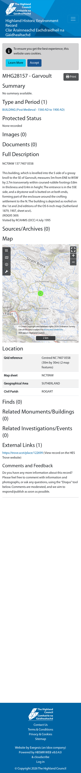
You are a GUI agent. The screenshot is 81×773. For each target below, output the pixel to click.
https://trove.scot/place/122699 (22, 453)
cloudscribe (41, 757)
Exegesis (35, 747)
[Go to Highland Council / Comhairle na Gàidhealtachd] (18, 8)
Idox (49, 747)
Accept (34, 62)
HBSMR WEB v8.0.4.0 (48, 752)
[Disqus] (40, 550)
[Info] (6, 264)
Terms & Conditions (40, 729)
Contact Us (41, 725)
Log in (40, 762)
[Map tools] (6, 271)
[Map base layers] (6, 258)
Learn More (15, 62)
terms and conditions (53, 330)
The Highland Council (52, 768)
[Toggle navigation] (73, 19)
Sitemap (40, 739)
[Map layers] (6, 250)
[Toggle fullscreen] (73, 249)
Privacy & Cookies (40, 734)
